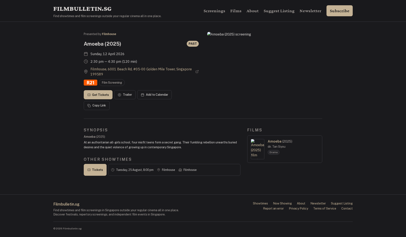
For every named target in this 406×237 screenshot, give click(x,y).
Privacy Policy (298, 208)
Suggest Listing (279, 10)
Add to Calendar (157, 94)
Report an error (273, 208)
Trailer (127, 94)
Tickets (97, 170)
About (253, 10)
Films (235, 10)
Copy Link (99, 105)
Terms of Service (324, 208)
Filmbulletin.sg (82, 8)
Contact (347, 208)
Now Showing (282, 203)
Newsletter (310, 10)
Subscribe (339, 10)
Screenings (214, 10)
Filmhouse (109, 34)
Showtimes (260, 203)
